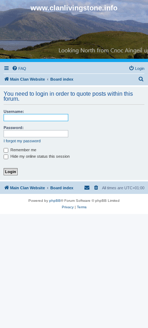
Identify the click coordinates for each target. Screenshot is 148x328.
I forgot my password (22, 141)
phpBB (55, 201)
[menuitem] (19, 68)
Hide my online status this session (39, 156)
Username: (14, 111)
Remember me (22, 150)
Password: (14, 127)
